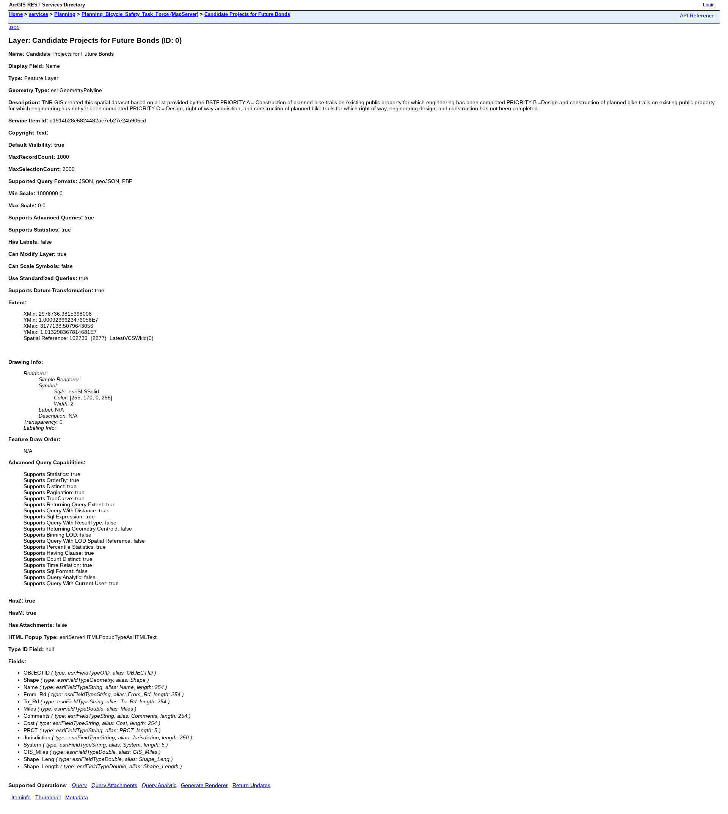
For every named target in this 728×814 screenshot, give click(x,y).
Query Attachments (114, 785)
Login (709, 5)
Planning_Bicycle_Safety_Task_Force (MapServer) (140, 14)
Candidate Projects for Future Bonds (247, 14)
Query (79, 785)
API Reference (697, 16)
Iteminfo (21, 797)
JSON (14, 27)
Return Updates (251, 785)
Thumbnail (48, 797)
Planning (64, 14)
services (38, 14)
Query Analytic (159, 785)
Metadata (76, 797)
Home (16, 14)
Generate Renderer (204, 785)
